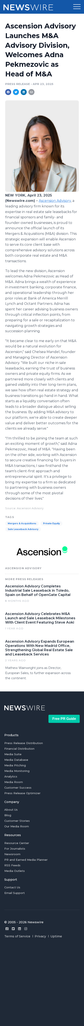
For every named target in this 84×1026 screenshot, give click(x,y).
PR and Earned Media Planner (26, 859)
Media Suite (13, 754)
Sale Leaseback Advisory (23, 529)
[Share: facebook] (8, 92)
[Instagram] (25, 928)
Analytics (10, 776)
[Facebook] (7, 928)
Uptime (56, 936)
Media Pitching (15, 765)
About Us (11, 809)
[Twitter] (13, 928)
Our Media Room (16, 826)
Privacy (40, 936)
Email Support (14, 893)
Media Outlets (14, 871)
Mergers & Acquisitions (22, 523)
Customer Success (17, 787)
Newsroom (12, 854)
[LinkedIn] (19, 928)
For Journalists (14, 848)
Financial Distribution (19, 748)
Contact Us (12, 887)
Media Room (13, 782)
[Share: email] (31, 92)
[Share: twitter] (16, 92)
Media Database (16, 759)
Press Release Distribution (23, 743)
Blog (7, 815)
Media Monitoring (17, 771)
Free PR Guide (64, 719)
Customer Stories (17, 820)
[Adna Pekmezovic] (42, 191)
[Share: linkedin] (24, 92)
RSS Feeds (12, 865)
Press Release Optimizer (22, 793)
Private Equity (51, 523)
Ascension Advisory (55, 201)
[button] (77, 7)
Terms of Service (17, 936)
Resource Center (16, 843)
